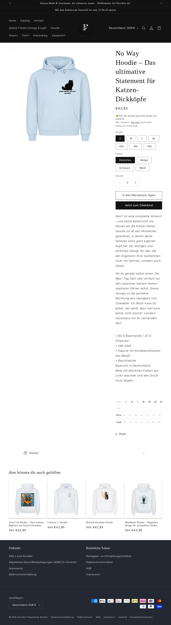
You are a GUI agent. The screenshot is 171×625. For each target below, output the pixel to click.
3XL (135, 146)
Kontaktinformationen (141, 617)
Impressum (16, 568)
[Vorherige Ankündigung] (10, 3)
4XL (149, 146)
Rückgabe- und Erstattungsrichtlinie (108, 556)
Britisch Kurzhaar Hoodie (99, 522)
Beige (144, 160)
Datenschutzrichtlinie (99, 562)
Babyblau (125, 160)
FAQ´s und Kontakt (21, 556)
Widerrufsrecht (84, 617)
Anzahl (119, 176)
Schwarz (124, 167)
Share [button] (122, 433)
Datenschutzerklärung (23, 574)
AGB (89, 568)
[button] (143, 28)
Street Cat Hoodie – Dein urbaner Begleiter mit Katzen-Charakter (26, 524)
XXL (121, 146)
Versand (135, 122)
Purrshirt (22, 617)
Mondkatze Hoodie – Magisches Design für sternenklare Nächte (141, 524)
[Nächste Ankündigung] (161, 3)
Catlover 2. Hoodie (57, 522)
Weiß (142, 167)
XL (153, 138)
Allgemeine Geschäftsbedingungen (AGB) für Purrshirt (43, 562)
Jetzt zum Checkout (139, 205)
